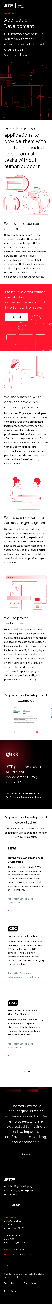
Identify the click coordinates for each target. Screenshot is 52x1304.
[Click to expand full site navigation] (47, 5)
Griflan (14, 1291)
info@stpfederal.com (21, 1254)
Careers (26, 1154)
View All (26, 1071)
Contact (16, 317)
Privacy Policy (30, 1283)
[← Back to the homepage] (9, 1179)
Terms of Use (10, 1283)
